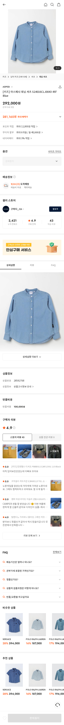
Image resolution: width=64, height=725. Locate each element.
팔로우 (55, 209)
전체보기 (57, 552)
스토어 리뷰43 (17, 437)
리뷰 (32, 265)
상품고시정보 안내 (22, 386)
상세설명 (10, 265)
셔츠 (33, 77)
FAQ (53, 265)
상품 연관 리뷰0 (46, 437)
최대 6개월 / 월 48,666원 (28, 132)
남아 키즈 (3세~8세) (19, 77)
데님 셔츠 (43, 77)
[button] (32, 116)
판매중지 (35, 718)
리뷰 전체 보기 (30, 535)
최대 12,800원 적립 (25, 126)
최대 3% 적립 (23, 138)
